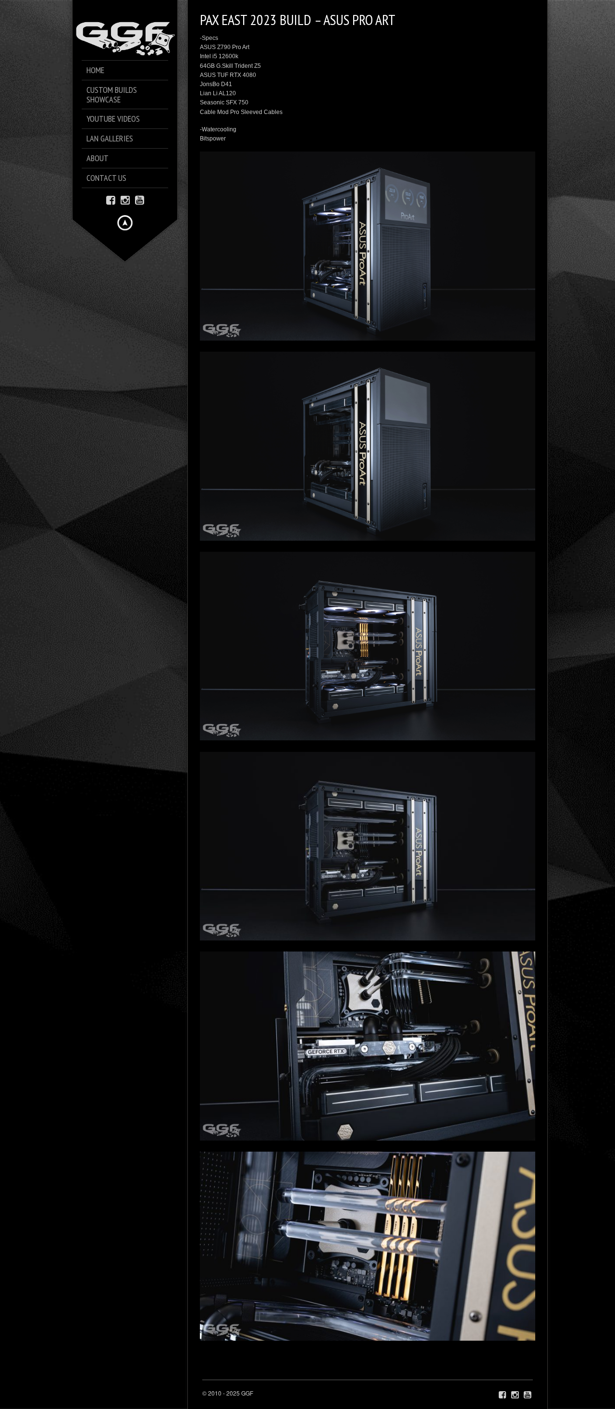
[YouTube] (139, 199)
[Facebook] (110, 199)
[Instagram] (125, 199)
